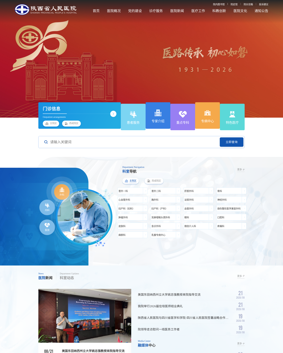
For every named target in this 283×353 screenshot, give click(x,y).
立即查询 (232, 142)
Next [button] (271, 58)
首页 (96, 11)
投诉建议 (263, 4)
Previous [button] (11, 58)
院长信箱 (248, 4)
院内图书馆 (219, 4)
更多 (239, 169)
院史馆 (234, 4)
